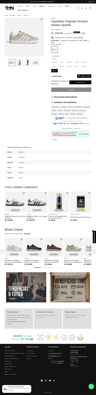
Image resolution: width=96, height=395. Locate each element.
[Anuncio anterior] (19, 1)
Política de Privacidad (9, 356)
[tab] (37, 267)
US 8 (62, 67)
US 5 (62, 62)
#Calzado (82, 110)
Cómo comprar (8, 369)
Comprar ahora (80, 82)
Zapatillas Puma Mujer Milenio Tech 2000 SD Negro (31, 261)
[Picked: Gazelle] (54, 49)
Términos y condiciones (10, 350)
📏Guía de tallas (56, 76)
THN (50, 392)
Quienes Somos (30, 350)
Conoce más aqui (72, 135)
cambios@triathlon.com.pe (54, 356)
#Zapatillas (55, 107)
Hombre (25, 15)
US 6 (77, 62)
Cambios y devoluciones (10, 366)
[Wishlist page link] (78, 8)
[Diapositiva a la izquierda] (6, 62)
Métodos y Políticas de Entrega (12, 358)
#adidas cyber (63, 114)
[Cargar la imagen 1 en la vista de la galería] (12, 62)
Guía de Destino (8, 361)
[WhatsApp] (91, 386)
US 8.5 (70, 67)
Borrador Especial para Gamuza (80, 217)
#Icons (60, 110)
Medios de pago (8, 363)
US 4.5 (55, 62)
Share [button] (55, 139)
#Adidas (73, 114)
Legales (6, 371)
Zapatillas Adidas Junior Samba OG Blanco (37, 217)
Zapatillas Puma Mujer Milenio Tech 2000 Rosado (13, 261)
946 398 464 (59, 362)
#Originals (86, 107)
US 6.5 (85, 62)
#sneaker (64, 107)
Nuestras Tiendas (30, 353)
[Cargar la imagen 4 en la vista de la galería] (35, 62)
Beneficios (29, 358)
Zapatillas (13, 15)
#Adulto (54, 114)
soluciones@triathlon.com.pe (54, 353)
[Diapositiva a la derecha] (42, 62)
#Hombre (67, 110)
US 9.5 (85, 67)
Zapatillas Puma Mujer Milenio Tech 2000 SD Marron (51, 261)
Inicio (6, 15)
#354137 (80, 114)
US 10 (55, 71)
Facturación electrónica (32, 356)
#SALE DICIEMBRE (75, 107)
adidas (19, 15)
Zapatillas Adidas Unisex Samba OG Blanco (15, 217)
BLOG (90, 1)
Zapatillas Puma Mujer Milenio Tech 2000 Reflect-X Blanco (73, 261)
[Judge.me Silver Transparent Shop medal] (64, 337)
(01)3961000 (61, 361)
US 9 (77, 67)
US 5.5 (70, 62)
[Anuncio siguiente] (64, 1)
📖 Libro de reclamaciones (11, 374)
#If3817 (54, 110)
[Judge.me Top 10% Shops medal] (80, 337)
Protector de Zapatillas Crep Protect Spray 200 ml (57, 217)
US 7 (55, 67)
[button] (21, 6)
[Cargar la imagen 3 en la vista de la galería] (27, 62)
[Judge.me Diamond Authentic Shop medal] (40, 337)
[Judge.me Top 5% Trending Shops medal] (72, 337)
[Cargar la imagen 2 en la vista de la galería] (19, 62)
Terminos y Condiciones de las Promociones (14, 353)
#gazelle (75, 110)
